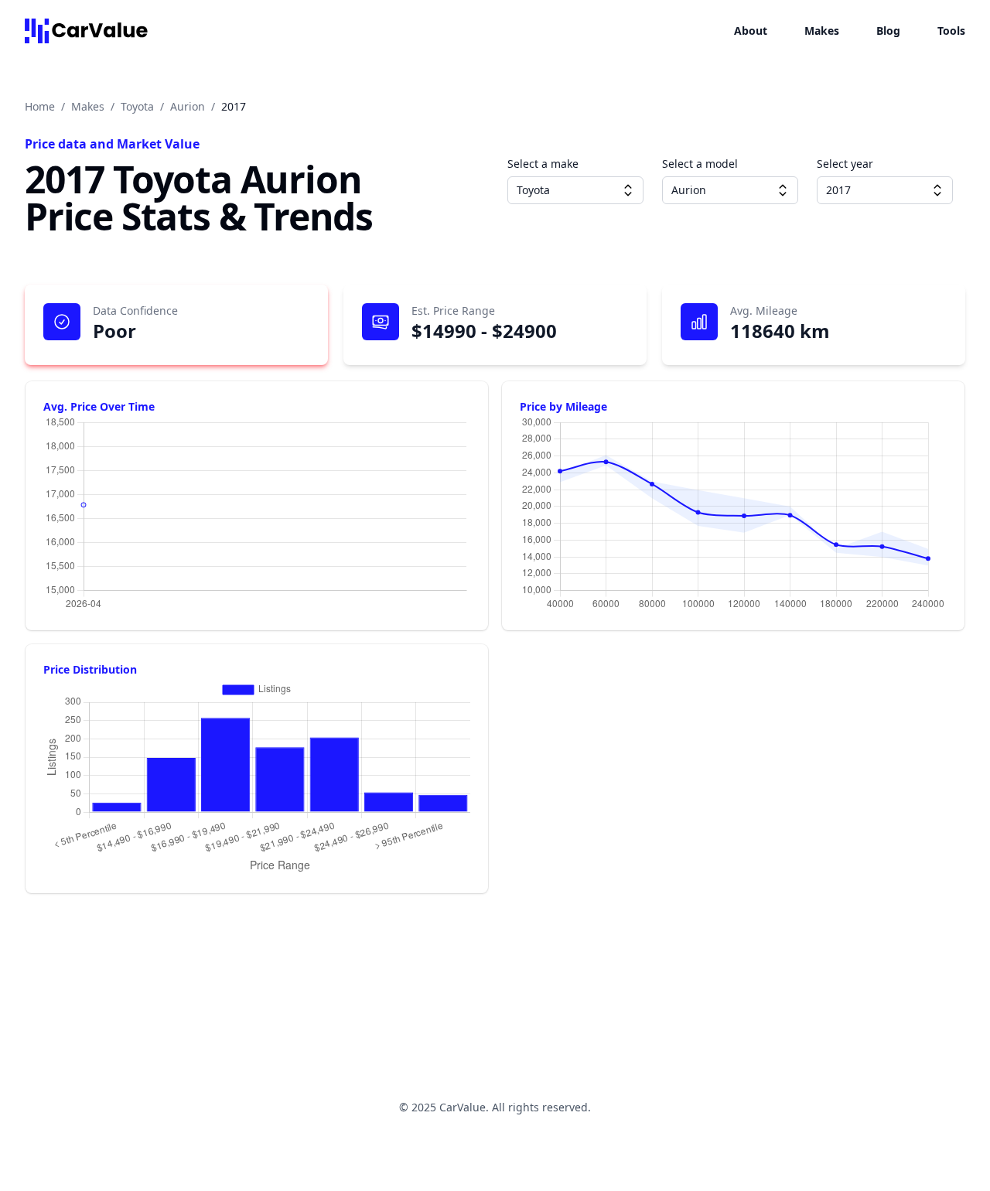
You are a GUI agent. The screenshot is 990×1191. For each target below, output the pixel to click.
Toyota (137, 106)
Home (40, 106)
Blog (888, 30)
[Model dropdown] (782, 190)
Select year (845, 163)
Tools (951, 30)
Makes (821, 30)
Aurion (187, 106)
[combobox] (575, 190)
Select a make (543, 163)
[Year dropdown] (937, 190)
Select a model (700, 163)
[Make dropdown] (628, 190)
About (750, 30)
